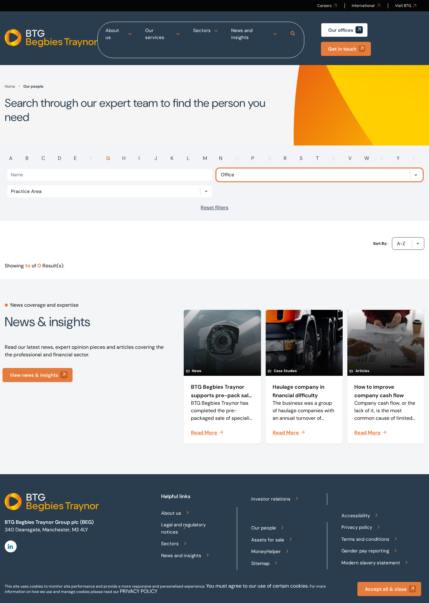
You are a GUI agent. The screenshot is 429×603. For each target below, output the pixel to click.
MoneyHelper (266, 551)
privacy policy (138, 591)
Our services (154, 34)
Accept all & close (386, 589)
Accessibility (355, 516)
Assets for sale (267, 540)
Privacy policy (356, 527)
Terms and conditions (365, 539)
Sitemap (260, 563)
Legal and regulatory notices (183, 528)
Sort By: (380, 243)
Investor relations (271, 499)
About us (112, 34)
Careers (324, 5)
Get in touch (342, 49)
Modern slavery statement (370, 563)
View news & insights (34, 375)
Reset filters (214, 207)
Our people (263, 528)
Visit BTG (403, 5)
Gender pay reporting (365, 551)
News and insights (242, 34)
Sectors (202, 30)
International (363, 5)
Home (10, 86)
